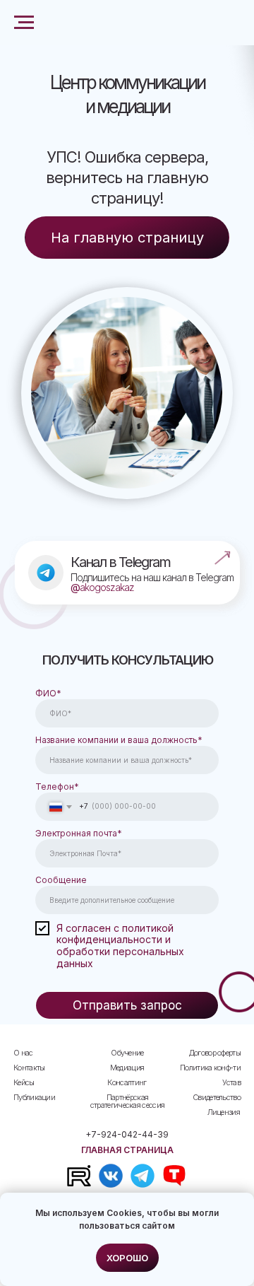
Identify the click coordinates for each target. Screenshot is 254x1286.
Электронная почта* (78, 833)
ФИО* (48, 693)
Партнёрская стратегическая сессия (127, 1101)
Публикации (34, 1097)
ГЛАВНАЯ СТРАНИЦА (127, 1150)
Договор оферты (215, 1053)
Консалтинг (126, 1082)
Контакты (28, 1067)
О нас (23, 1053)
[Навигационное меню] (24, 23)
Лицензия (223, 1112)
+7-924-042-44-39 (127, 1134)
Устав (231, 1082)
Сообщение (61, 880)
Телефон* (57, 786)
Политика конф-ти (210, 1067)
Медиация (127, 1067)
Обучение (127, 1053)
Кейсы (24, 1082)
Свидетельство (217, 1097)
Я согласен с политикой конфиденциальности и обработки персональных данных (120, 945)
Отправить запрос (127, 1005)
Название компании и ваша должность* (118, 740)
